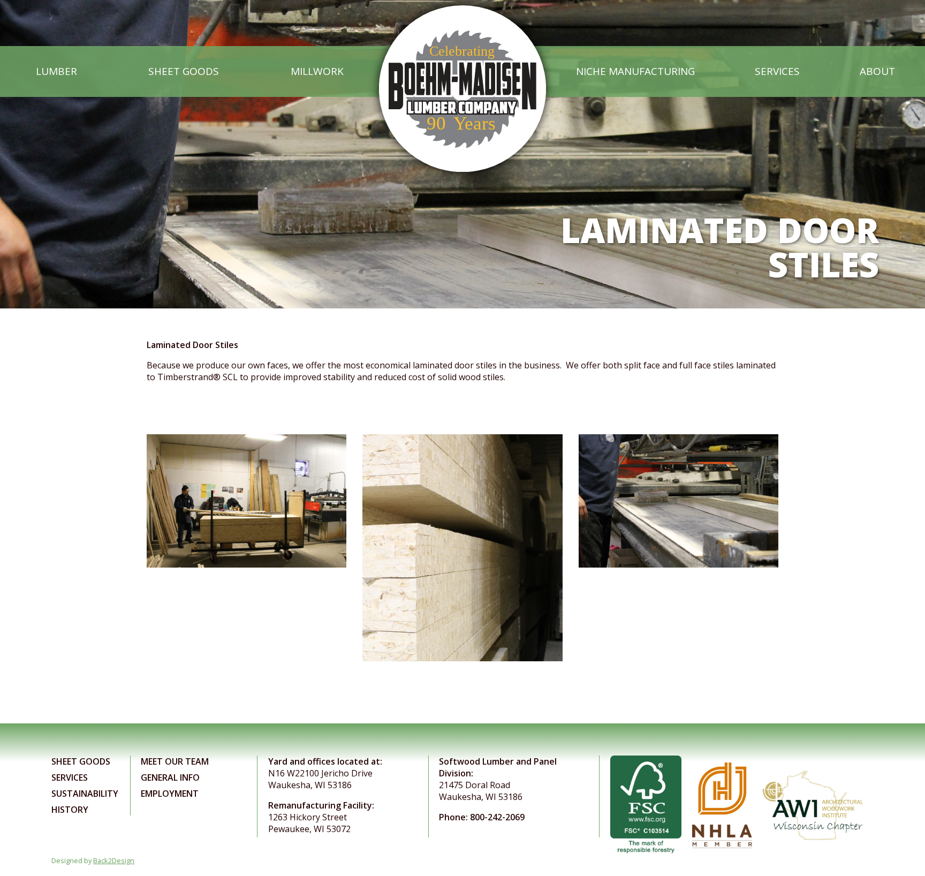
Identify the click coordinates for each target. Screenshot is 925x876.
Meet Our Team (175, 761)
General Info (170, 777)
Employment (170, 793)
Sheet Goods (183, 71)
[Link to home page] (462, 71)
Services (777, 71)
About (877, 71)
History (69, 809)
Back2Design (113, 860)
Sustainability (84, 793)
